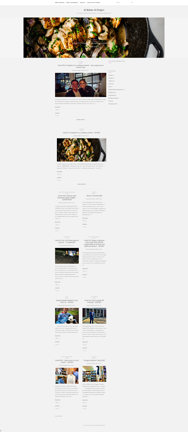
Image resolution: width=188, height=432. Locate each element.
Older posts (58, 416)
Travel (110, 101)
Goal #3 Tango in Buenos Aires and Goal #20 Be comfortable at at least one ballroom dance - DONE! (94, 243)
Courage (93, 356)
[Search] (132, 2)
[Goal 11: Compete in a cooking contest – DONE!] (81, 150)
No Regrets (67, 236)
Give (66, 296)
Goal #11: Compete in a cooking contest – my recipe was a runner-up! (80, 66)
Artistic (94, 192)
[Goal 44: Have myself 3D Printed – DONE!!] (94, 316)
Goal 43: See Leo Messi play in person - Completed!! (67, 241)
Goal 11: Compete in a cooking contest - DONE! (81, 132)
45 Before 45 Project (94, 10)
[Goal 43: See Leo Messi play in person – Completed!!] (67, 256)
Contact (82, 2)
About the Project (72, 2)
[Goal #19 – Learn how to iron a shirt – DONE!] (67, 376)
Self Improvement (94, 236)
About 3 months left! (94, 196)
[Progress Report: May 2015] (94, 374)
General (110, 83)
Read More (94, 46)
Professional (111, 95)
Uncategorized (112, 103)
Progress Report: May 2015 (94, 360)
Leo (87, 70)
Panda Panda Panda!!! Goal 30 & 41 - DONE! (67, 301)
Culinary (94, 39)
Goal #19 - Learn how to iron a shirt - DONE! (67, 361)
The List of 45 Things (93, 2)
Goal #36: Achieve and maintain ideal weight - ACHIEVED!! (67, 198)
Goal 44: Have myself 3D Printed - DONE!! (94, 301)
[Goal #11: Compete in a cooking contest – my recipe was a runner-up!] (80, 85)
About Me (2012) (59, 2)
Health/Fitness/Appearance (67, 192)
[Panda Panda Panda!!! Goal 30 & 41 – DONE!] (67, 316)
